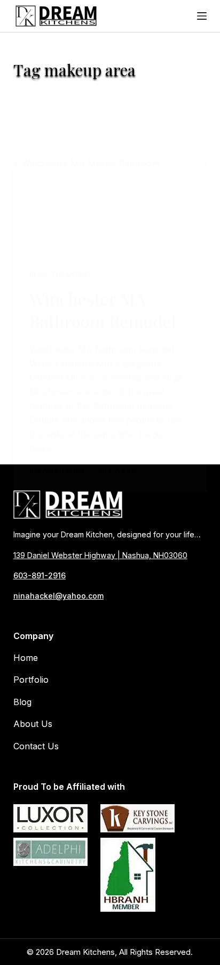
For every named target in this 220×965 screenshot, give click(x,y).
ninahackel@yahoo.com (58, 595)
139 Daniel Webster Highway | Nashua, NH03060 (100, 555)
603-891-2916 (39, 575)
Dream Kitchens (85, 952)
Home (25, 657)
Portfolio (31, 679)
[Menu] (202, 16)
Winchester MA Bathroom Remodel (102, 309)
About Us (32, 723)
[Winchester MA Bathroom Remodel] (110, 205)
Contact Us (36, 746)
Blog (38, 274)
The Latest (71, 274)
